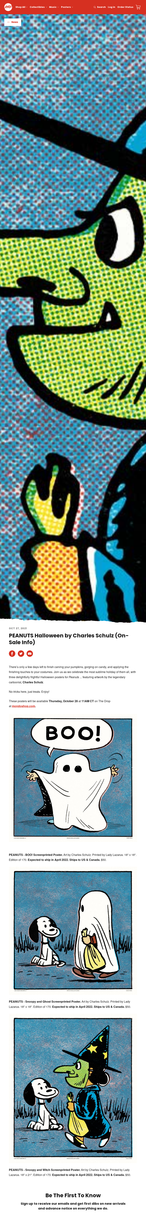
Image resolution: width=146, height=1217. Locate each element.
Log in (111, 7)
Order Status (125, 7)
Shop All (20, 7)
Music (52, 7)
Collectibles (37, 7)
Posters (66, 7)
